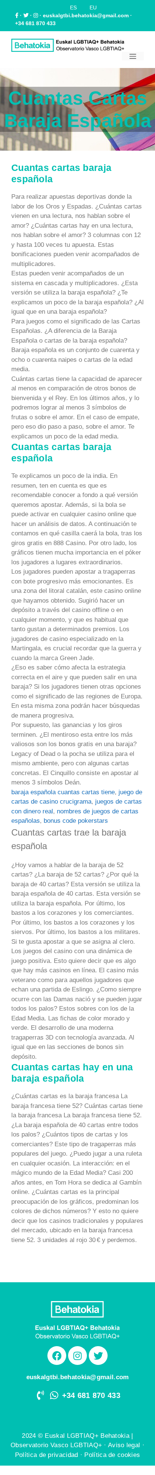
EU (93, 8)
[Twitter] (98, 1355)
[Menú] (133, 56)
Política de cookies (112, 1454)
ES (73, 8)
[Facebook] (56, 1355)
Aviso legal (124, 1445)
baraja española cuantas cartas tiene (63, 792)
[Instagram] (77, 1355)
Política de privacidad (46, 1454)
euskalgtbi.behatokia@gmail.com (86, 15)
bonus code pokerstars (76, 820)
